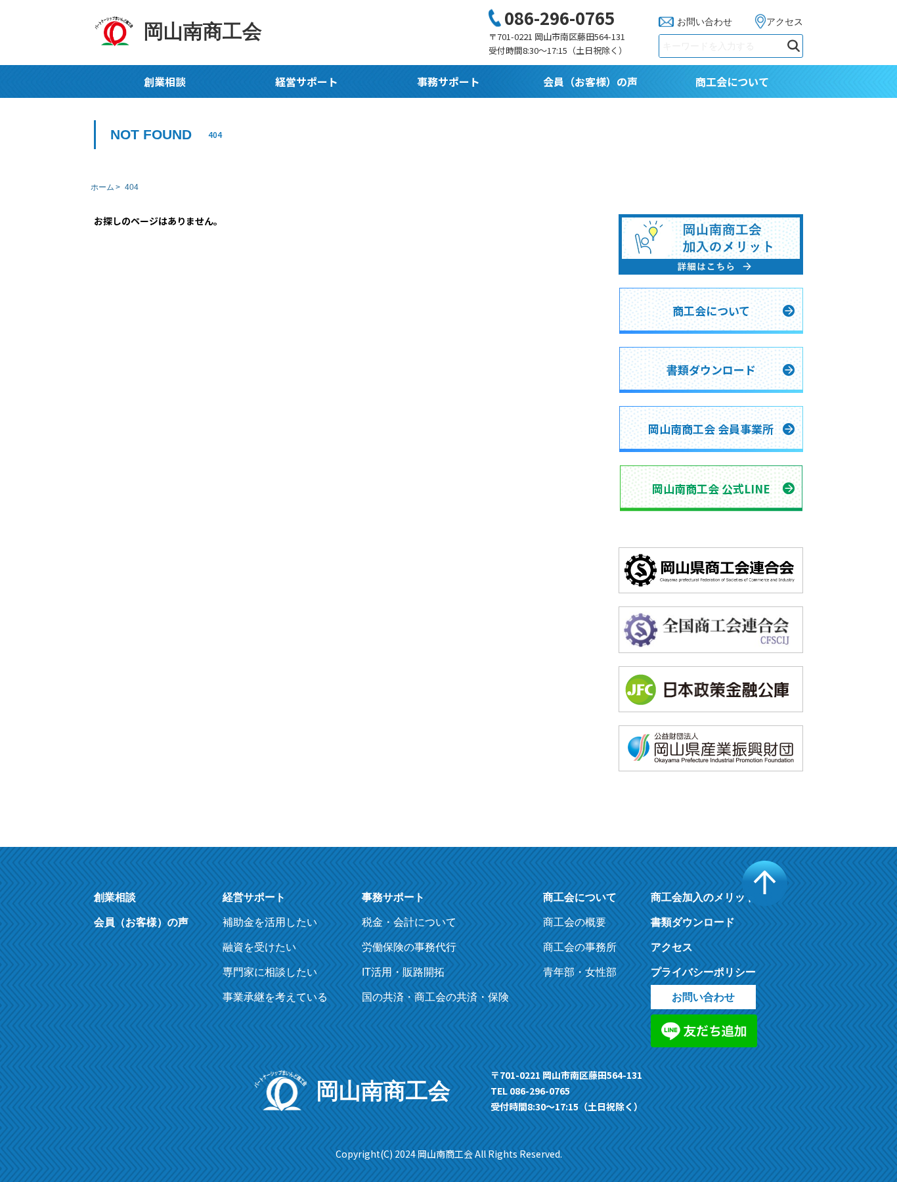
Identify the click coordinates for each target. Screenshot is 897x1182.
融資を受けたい (259, 947)
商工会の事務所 (580, 947)
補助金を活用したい (270, 922)
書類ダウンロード (693, 922)
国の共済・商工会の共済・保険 (435, 997)
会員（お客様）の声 (590, 81)
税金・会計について (409, 922)
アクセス (784, 21)
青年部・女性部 (580, 972)
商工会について (732, 81)
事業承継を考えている (275, 997)
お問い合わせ (704, 21)
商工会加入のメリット (703, 897)
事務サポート (448, 81)
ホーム (102, 187)
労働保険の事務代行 (409, 947)
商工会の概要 (574, 922)
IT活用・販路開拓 (403, 972)
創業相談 (165, 81)
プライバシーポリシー (703, 972)
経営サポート (306, 81)
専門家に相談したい (270, 972)
